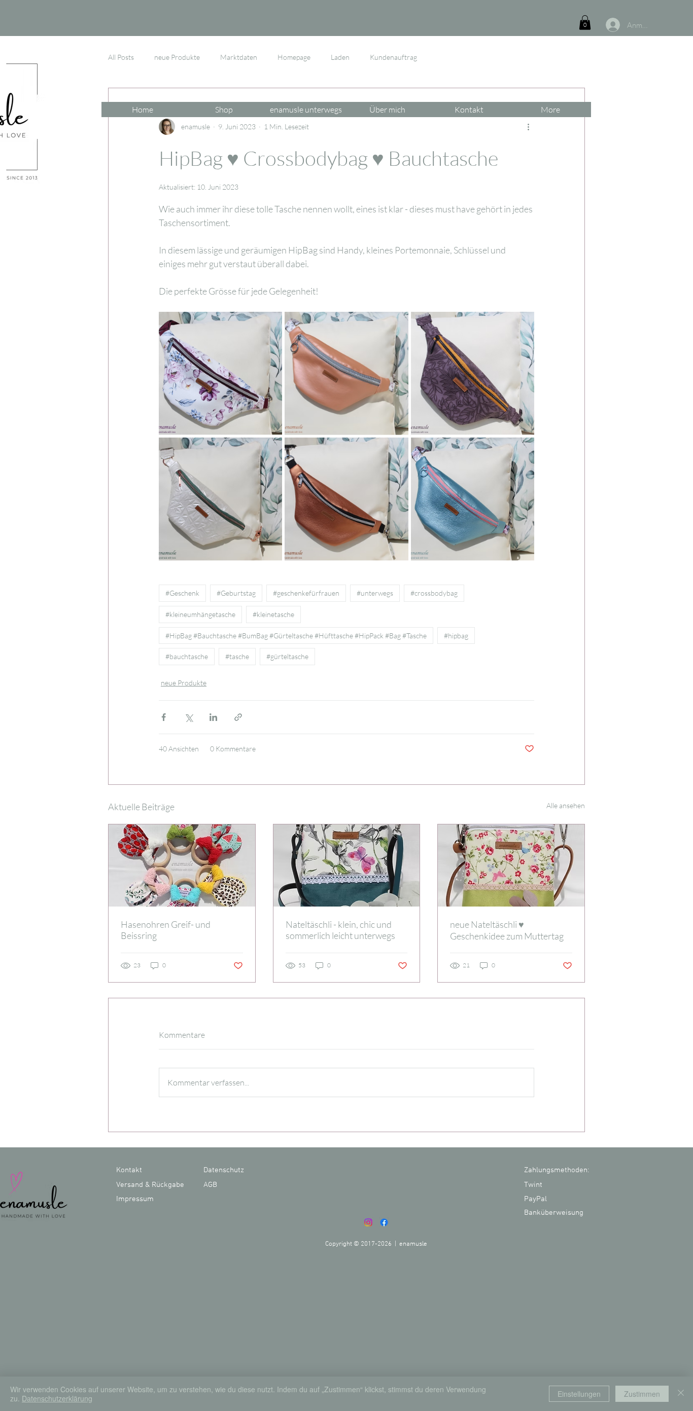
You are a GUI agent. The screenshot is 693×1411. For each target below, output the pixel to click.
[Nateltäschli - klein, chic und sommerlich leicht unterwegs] (346, 865)
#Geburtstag (236, 593)
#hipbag (456, 635)
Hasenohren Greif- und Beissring (166, 930)
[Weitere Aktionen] (528, 127)
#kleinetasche (273, 614)
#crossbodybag (434, 593)
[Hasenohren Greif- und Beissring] (182, 865)
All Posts (121, 57)
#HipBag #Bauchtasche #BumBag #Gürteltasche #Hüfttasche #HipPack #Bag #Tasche (296, 635)
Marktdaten (238, 57)
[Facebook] (384, 1222)
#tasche (237, 656)
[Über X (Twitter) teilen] (188, 717)
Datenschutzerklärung (57, 1398)
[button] (585, 22)
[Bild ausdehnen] (220, 373)
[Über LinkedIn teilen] (213, 717)
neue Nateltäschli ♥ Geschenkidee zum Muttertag (507, 930)
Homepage (294, 57)
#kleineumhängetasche (200, 614)
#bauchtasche (186, 656)
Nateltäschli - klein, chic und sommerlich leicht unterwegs (340, 930)
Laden (340, 57)
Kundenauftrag (393, 57)
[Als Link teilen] (238, 717)
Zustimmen (642, 1394)
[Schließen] (681, 1394)
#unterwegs (375, 593)
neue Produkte (177, 57)
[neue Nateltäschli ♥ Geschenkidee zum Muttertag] (511, 865)
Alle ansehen (565, 805)
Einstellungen (579, 1394)
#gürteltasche (287, 656)
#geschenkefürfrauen (306, 593)
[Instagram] (368, 1222)
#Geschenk (182, 593)
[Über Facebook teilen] (163, 717)
